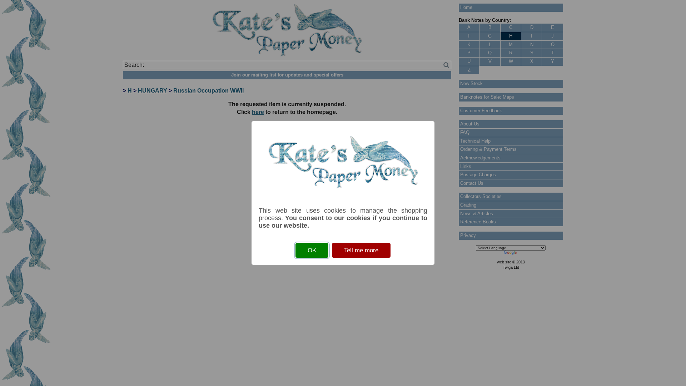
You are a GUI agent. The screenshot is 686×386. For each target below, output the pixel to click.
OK (312, 250)
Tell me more (361, 250)
